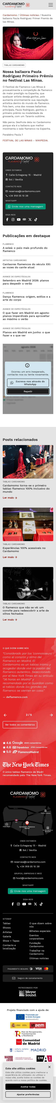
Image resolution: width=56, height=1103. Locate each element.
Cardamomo (10, 15)
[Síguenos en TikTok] (36, 219)
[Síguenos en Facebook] (7, 219)
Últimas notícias (39, 958)
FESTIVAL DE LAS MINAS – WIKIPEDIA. (25, 140)
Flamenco (8, 244)
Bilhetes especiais (39, 931)
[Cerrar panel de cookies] (49, 1066)
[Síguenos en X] (30, 219)
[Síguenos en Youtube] (18, 219)
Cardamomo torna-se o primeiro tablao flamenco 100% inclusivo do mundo (26, 488)
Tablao (6, 923)
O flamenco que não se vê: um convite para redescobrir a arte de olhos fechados (26, 610)
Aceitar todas (28, 1086)
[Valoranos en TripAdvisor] (24, 219)
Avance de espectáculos (16, 276)
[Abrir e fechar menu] (52, 4)
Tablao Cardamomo (14, 65)
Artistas (7, 932)
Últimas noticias (29, 15)
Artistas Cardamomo (15, 260)
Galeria (7, 936)
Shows (7, 927)
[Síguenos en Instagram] (13, 219)
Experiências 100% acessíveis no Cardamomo (24, 550)
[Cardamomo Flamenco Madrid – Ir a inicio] (10, 5)
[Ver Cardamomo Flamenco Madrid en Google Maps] (28, 820)
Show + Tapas (11, 940)
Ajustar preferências (28, 1094)
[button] (51, 715)
